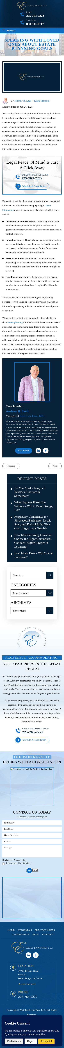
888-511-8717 (35, 23)
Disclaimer (7, 860)
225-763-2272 (35, 15)
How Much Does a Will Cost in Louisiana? (33, 555)
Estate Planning (41, 100)
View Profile (23, 450)
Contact (47, 934)
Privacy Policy (20, 860)
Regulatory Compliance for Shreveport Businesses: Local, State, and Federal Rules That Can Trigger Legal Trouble (32, 522)
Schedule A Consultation (34, 186)
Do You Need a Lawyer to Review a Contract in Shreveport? (30, 491)
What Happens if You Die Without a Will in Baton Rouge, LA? (33, 506)
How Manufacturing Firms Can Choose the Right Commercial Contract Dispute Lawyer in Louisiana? (33, 540)
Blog (36, 934)
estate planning (15, 322)
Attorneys (25, 930)
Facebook (46, 450)
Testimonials (21, 934)
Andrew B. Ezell (23, 100)
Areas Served (27, 984)
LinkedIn (38, 450)
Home (11, 930)
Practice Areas (45, 930)
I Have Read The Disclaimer (18, 863)
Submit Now (32, 870)
